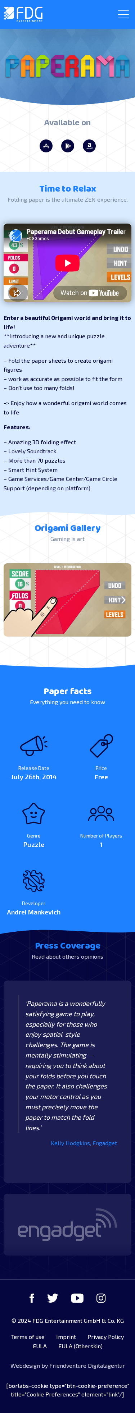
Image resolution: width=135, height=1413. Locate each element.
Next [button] (123, 600)
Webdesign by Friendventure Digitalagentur (67, 1365)
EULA (40, 1346)
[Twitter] (52, 1297)
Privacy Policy (105, 1336)
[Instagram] (101, 1297)
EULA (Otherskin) (80, 1346)
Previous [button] (12, 600)
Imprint (66, 1336)
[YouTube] (77, 1297)
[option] (67, 600)
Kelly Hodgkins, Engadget (84, 1142)
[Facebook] (32, 1297)
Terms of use (28, 1336)
